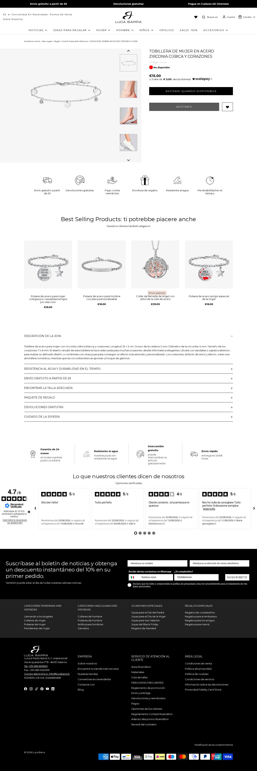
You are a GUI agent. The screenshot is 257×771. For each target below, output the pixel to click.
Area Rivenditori (141, 666)
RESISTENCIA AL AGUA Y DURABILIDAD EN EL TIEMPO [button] (62, 368)
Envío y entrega (140, 692)
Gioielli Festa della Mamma (75, 41)
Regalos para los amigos (199, 620)
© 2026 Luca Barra (34, 752)
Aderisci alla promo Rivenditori (150, 719)
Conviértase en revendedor (30, 14)
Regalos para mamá (197, 624)
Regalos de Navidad (143, 628)
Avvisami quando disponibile (191, 91)
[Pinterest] (41, 688)
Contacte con (86, 684)
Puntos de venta (61, 14)
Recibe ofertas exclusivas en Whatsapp (150, 571)
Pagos (135, 703)
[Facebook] (25, 688)
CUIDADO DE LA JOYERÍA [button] (42, 416)
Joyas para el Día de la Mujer (148, 616)
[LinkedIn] (52, 688)
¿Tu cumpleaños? (183, 571)
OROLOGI (166, 30)
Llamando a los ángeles (38, 616)
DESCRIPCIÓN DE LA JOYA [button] (42, 336)
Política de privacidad (198, 668)
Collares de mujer (35, 620)
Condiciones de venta (198, 663)
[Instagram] (31, 688)
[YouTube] (47, 688)
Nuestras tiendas (88, 673)
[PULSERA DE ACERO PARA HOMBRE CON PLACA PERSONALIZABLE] (102, 264)
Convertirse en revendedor (94, 679)
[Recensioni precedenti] (35, 508)
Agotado (184, 106)
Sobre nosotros (13, 19)
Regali (57, 41)
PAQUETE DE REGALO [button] (39, 397)
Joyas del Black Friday (144, 624)
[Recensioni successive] (254, 508)
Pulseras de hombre (90, 620)
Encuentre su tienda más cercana (98, 668)
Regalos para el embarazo (201, 616)
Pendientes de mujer (37, 628)
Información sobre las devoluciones (206, 684)
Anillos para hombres (90, 624)
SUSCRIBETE (237, 577)
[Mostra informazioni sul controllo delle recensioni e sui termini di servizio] (28, 511)
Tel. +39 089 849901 (36, 666)
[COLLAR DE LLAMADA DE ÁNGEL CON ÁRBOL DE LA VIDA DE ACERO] (155, 264)
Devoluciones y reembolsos (148, 698)
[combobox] (134, 577)
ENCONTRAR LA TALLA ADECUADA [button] (48, 388)
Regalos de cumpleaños (200, 612)
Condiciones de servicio (199, 679)
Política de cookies (196, 673)
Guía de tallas (139, 677)
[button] (128, 51)
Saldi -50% (189, 30)
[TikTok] (36, 688)
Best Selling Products (91, 219)
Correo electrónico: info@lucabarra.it (47, 673)
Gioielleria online (32, 41)
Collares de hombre (90, 616)
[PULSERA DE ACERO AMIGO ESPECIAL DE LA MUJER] (209, 264)
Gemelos (83, 628)
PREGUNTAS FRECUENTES (147, 682)
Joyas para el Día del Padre (147, 612)
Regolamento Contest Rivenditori (152, 714)
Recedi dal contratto (144, 724)
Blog (81, 689)
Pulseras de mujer (35, 624)
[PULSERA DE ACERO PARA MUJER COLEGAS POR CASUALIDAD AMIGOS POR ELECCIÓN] (48, 264)
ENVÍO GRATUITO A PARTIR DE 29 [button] (47, 378)
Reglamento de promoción (148, 687)
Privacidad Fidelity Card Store (203, 689)
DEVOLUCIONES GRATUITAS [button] (43, 407)
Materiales (137, 672)
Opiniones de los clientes (146, 708)
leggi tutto (209, 508)
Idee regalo (47, 41)
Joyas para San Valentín (145, 620)
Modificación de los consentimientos (214, 744)
